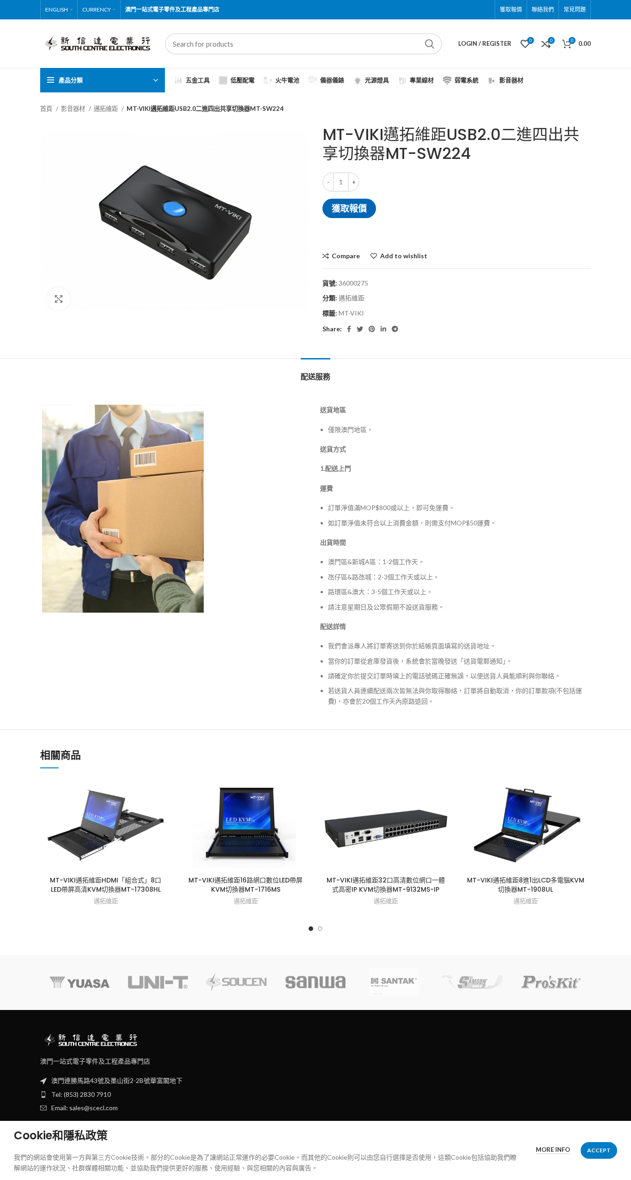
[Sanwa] (315, 982)
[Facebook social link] (349, 329)
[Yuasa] (79, 982)
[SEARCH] (429, 44)
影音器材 (73, 108)
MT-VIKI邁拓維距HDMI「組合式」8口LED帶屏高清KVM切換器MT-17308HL (105, 885)
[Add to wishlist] (164, 793)
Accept (599, 1150)
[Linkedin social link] (383, 329)
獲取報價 (349, 208)
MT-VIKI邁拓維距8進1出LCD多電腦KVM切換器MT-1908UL (525, 885)
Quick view (164, 813)
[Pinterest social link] (372, 329)
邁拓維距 (106, 108)
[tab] (315, 372)
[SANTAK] (394, 982)
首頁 (47, 108)
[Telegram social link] (395, 329)
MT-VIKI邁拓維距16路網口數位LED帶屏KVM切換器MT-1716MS (245, 885)
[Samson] (472, 982)
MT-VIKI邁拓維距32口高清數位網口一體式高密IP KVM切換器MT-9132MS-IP (386, 885)
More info (553, 1149)
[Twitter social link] (360, 329)
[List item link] (315, 1094)
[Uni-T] (158, 982)
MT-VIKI (351, 313)
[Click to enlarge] (58, 298)
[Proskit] (551, 982)
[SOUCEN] (236, 982)
